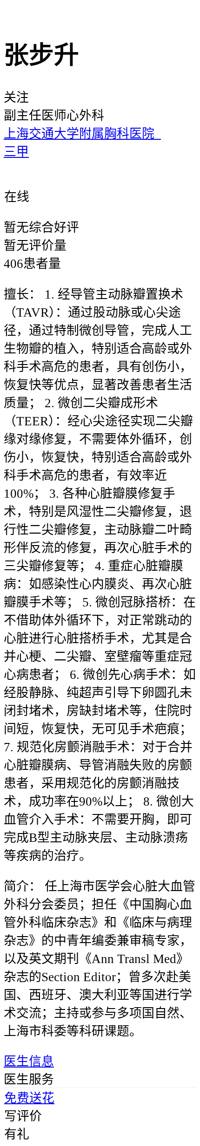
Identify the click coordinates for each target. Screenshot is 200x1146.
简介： (22, 886)
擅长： (22, 294)
